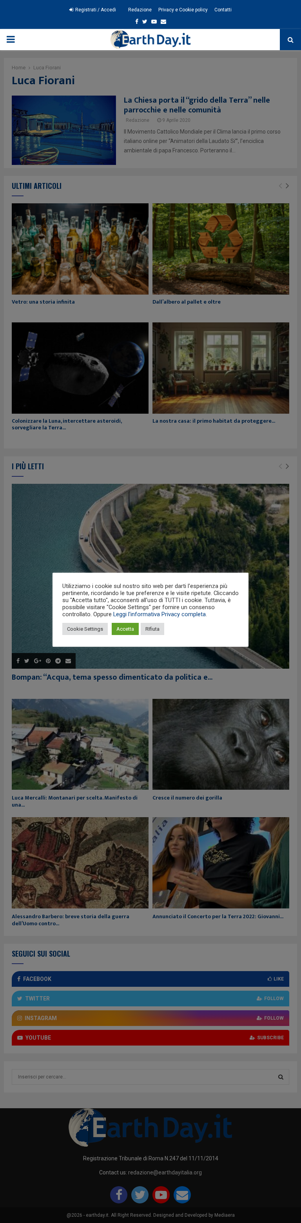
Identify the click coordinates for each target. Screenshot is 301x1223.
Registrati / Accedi (95, 10)
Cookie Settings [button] (85, 629)
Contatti (223, 10)
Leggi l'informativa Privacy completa (159, 614)
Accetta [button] (125, 629)
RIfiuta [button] (152, 629)
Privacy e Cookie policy (183, 10)
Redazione (140, 10)
